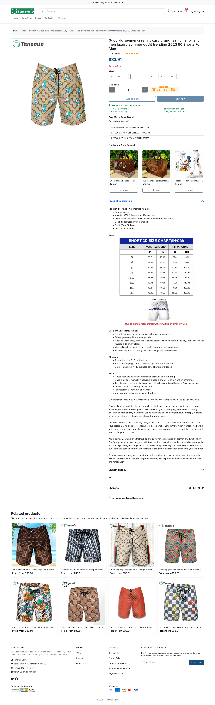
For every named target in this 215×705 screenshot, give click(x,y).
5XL (173, 76)
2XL (143, 76)
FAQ (111, 477)
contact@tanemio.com (23, 668)
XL (133, 76)
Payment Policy (116, 674)
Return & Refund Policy (119, 668)
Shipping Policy (116, 653)
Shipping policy (117, 469)
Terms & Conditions (118, 663)
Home (16, 31)
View (125, 190)
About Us (80, 663)
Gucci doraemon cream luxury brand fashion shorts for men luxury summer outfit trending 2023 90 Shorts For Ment (92, 31)
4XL (162, 76)
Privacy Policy (115, 658)
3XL (153, 76)
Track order (176, 11)
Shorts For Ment (29, 31)
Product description (120, 200)
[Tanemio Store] (22, 11)
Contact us (81, 658)
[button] (185, 11)
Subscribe (196, 662)
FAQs (78, 653)
